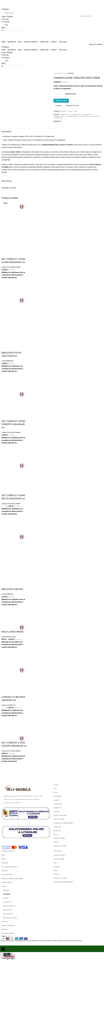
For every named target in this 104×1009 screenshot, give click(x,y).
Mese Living (7, 910)
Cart (55, 788)
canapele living (87, 114)
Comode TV (7, 902)
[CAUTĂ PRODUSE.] (98, 13)
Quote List (57, 831)
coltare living (96, 116)
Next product (101, 73)
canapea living (64, 114)
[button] (4, 771)
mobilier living (58, 118)
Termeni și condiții (60, 846)
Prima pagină (57, 73)
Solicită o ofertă (61, 100)
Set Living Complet (10, 918)
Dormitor (5, 871)
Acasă (56, 785)
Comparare (58, 796)
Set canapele (8, 914)
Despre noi (57, 808)
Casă (55, 792)
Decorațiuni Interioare (9, 867)
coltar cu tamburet (84, 116)
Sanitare (5, 929)
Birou (3, 859)
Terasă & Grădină (8, 933)
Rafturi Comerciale (8, 925)
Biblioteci (6, 890)
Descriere (6, 132)
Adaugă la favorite (72, 105)
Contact (56, 800)
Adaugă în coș (70, 94)
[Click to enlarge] (5, 118)
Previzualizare (4, 776)
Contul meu (58, 804)
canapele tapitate (72, 116)
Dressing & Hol (7, 874)
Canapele (71, 73)
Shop (55, 834)
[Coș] (2, 36)
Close (5, 203)
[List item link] (26, 800)
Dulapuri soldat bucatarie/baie (12, 878)
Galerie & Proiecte (60, 815)
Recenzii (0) (7, 181)
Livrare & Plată (9, 188)
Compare (58, 105)
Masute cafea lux (9, 906)
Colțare (70, 111)
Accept (4, 943)
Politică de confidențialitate (63, 823)
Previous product (97, 73)
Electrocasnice (7, 882)
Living (64, 73)
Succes (56, 842)
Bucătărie (5, 863)
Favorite (56, 811)
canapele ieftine (76, 114)
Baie (3, 855)
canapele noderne (59, 116)
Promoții (5, 921)
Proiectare (57, 827)
